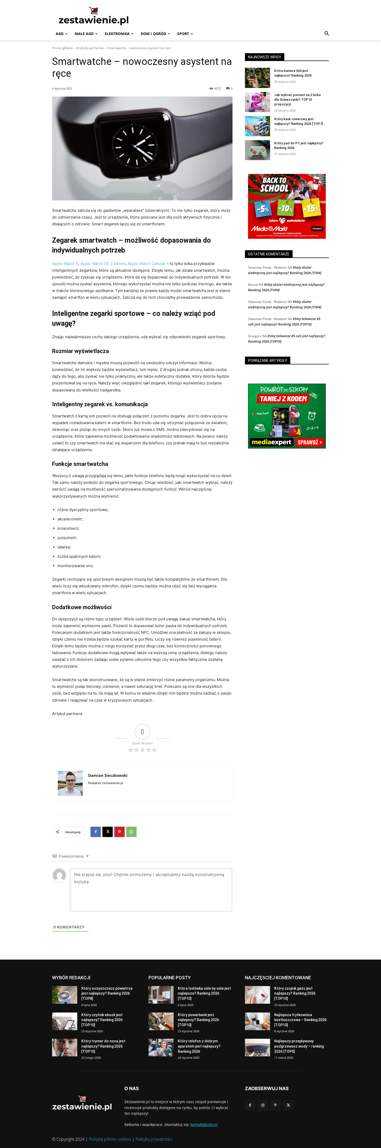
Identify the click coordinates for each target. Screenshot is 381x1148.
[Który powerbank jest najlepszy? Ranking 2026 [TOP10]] (161, 1021)
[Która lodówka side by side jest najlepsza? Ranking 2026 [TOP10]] (161, 995)
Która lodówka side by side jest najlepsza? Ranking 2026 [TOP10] (204, 993)
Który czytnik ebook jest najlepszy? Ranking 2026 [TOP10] (102, 1020)
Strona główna (62, 48)
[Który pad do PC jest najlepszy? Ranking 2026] (257, 150)
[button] (327, 34)
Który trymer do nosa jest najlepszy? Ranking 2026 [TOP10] (103, 1046)
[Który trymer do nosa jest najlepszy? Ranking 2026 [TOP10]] (64, 1047)
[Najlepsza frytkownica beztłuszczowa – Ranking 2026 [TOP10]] (257, 1021)
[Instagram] (263, 1105)
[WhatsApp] (131, 832)
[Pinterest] (119, 832)
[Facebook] (95, 832)
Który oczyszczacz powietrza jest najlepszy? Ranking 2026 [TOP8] (106, 993)
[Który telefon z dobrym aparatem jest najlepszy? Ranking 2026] (161, 1047)
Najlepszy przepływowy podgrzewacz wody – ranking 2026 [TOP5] (299, 1046)
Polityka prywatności (154, 1139)
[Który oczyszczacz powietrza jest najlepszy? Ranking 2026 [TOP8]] (64, 995)
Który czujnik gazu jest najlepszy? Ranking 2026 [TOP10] (294, 993)
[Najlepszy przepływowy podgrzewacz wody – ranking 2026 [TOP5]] (257, 1047)
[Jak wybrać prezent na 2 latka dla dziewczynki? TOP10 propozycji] (257, 102)
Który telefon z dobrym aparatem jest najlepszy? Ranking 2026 (199, 1046)
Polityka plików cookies (110, 1139)
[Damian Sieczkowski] (70, 783)
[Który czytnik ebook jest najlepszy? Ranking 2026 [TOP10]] (64, 1021)
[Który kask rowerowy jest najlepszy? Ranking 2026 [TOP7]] (257, 126)
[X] (107, 832)
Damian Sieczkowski (108, 775)
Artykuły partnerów (90, 48)
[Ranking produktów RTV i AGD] (101, 16)
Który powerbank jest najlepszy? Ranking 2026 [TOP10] (198, 1020)
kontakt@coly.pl (204, 1124)
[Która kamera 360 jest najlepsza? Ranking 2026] (257, 78)
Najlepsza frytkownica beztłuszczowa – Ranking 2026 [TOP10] (300, 1020)
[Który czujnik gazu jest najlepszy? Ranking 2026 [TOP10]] (257, 995)
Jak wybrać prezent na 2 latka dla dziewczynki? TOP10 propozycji (297, 99)
